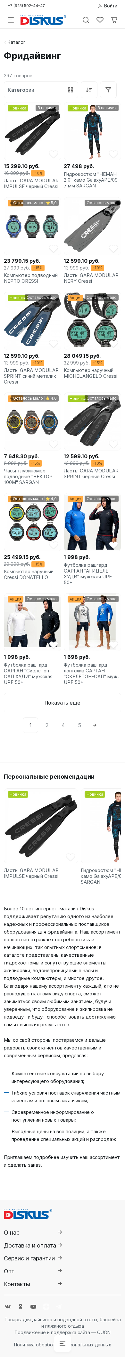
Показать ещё (62, 702)
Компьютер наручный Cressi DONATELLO (29, 574)
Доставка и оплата (30, 1245)
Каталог (16, 42)
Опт (9, 1271)
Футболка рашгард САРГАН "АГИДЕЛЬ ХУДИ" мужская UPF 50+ (88, 573)
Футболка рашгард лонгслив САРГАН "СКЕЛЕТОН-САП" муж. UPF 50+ (91, 673)
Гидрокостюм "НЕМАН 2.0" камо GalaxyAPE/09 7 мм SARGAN (91, 180)
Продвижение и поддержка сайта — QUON (63, 1332)
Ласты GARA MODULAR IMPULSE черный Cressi (31, 183)
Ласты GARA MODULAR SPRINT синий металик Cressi (31, 376)
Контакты (17, 1284)
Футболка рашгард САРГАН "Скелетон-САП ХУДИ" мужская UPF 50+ (28, 673)
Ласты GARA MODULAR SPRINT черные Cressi (91, 473)
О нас (12, 1232)
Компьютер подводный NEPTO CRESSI (31, 278)
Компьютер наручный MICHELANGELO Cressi (90, 373)
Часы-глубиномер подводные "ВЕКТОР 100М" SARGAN (28, 476)
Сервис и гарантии (29, 1258)
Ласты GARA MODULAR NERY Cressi (91, 278)
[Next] (94, 725)
